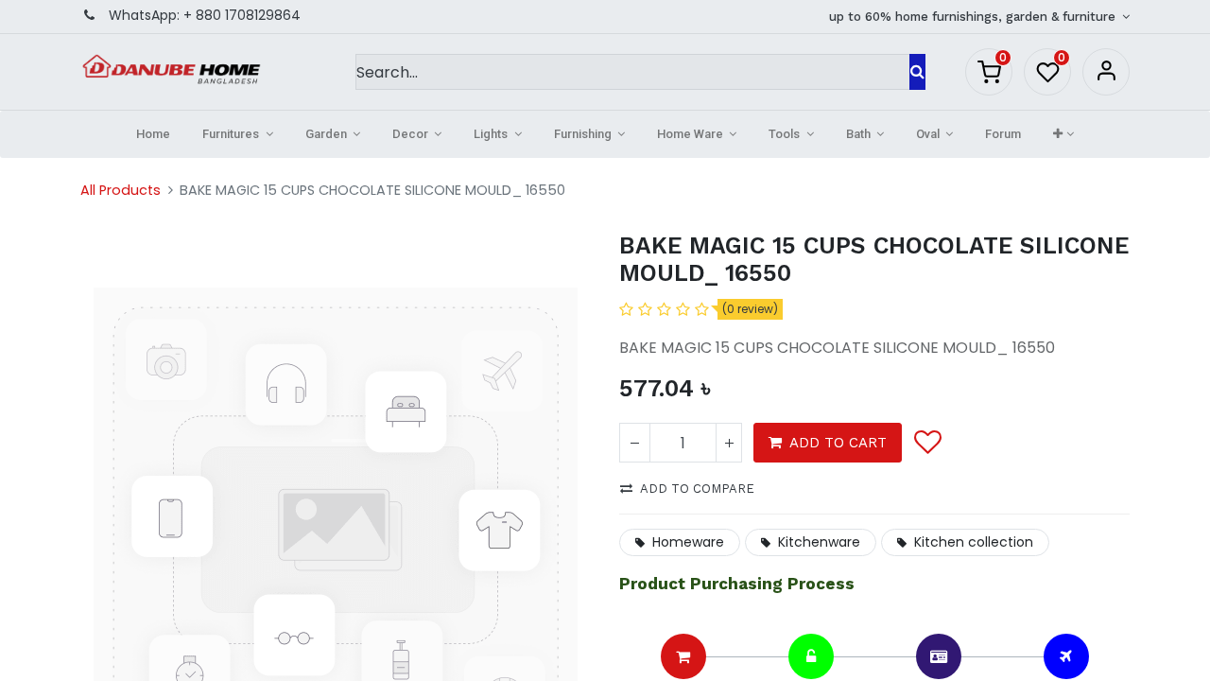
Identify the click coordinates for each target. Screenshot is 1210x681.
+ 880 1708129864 (242, 15)
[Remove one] (634, 443)
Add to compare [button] (697, 488)
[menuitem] (153, 134)
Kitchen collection (973, 542)
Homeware (688, 542)
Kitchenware (819, 542)
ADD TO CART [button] (838, 442)
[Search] (917, 72)
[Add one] (729, 443)
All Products (120, 190)
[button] (1063, 134)
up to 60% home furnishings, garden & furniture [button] (974, 16)
